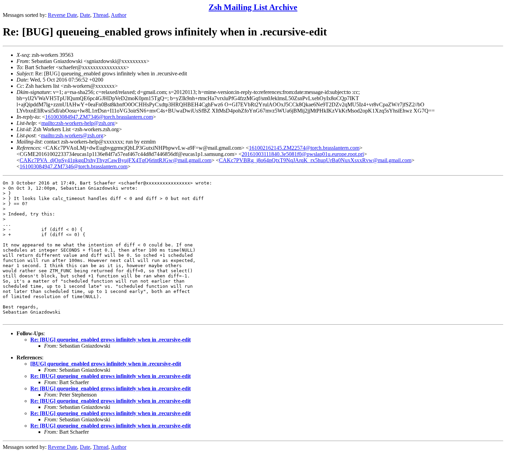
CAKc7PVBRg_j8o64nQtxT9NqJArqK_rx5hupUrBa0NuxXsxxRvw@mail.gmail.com (315, 160)
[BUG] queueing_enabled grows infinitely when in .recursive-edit (105, 364)
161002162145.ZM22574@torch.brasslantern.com (304, 148)
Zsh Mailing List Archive (253, 7)
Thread (100, 15)
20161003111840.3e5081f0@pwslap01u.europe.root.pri (303, 154)
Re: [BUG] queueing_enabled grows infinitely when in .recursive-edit (110, 340)
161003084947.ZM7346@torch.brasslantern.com (99, 117)
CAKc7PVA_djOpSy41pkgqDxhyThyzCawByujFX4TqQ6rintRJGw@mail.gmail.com (115, 160)
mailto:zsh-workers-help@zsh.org (78, 123)
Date (85, 15)
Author (118, 15)
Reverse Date (62, 15)
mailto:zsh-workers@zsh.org (72, 135)
